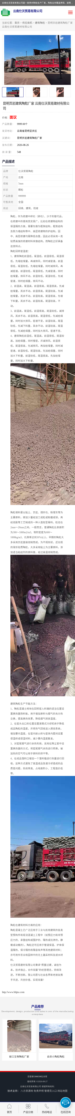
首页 (17, 23)
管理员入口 (50, 1091)
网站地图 (63, 1091)
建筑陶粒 (40, 23)
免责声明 (39, 1091)
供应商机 (27, 23)
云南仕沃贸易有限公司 (30, 1086)
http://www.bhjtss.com (13, 992)
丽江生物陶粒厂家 (19, 1056)
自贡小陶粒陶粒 (56, 1056)
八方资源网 (27, 1091)
